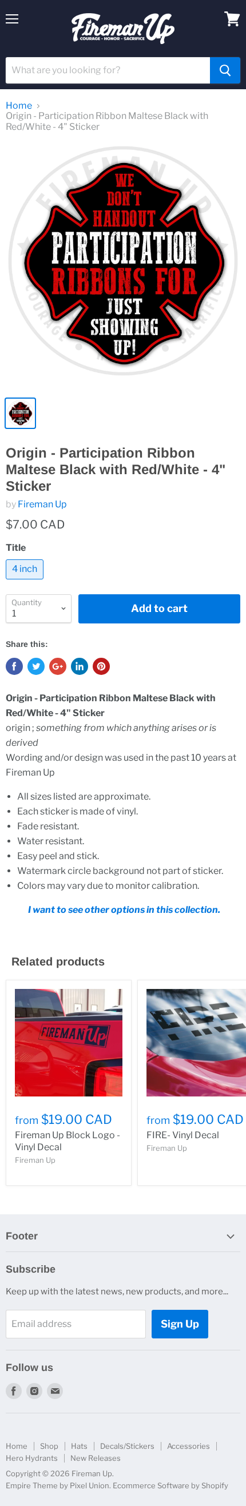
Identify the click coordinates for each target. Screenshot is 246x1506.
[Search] (225, 70)
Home (19, 106)
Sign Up (180, 1324)
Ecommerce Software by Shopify (170, 1485)
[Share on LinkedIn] (79, 666)
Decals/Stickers (127, 1446)
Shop (49, 1446)
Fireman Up (42, 504)
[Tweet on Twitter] (36, 666)
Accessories (188, 1446)
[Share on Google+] (57, 666)
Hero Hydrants (32, 1458)
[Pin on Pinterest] (101, 666)
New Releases (95, 1458)
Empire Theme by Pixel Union (57, 1485)
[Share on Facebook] (14, 666)
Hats (79, 1446)
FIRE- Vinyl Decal (182, 1135)
